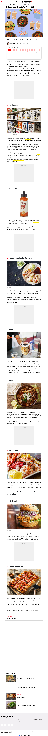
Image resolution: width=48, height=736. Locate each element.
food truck (9, 416)
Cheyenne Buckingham (16, 43)
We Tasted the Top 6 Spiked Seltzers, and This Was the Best (24, 149)
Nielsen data (28, 138)
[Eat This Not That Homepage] (24, 1)
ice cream (17, 374)
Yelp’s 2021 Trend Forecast (23, 75)
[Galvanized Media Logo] (4, 732)
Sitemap (19, 719)
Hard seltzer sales (10, 137)
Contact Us (20, 721)
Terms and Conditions (37, 719)
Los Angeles (11, 295)
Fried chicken (9, 533)
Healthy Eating (12, 4)
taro (26, 368)
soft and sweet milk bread (27, 299)
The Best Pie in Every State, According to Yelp (30, 604)
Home (7, 4)
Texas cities (34, 293)
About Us (20, 716)
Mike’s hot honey (19, 220)
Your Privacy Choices (25, 735)
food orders (24, 66)
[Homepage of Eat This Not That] (7, 717)
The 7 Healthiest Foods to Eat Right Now (22, 78)
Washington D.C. (20, 295)
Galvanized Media (18, 731)
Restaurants (14, 618)
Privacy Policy (35, 716)
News (8, 618)
